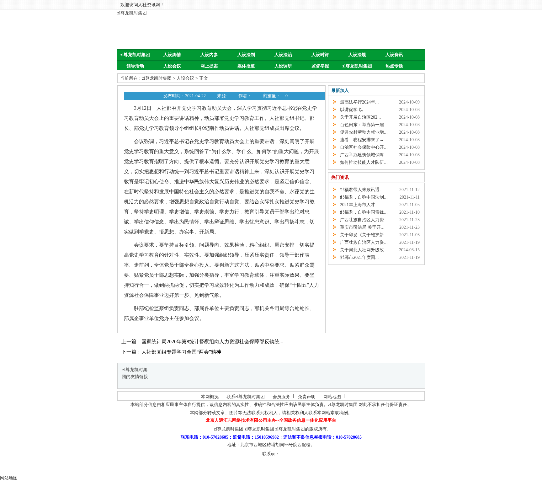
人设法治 (283, 54)
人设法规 (357, 54)
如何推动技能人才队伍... (362, 162)
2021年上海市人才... (357, 204)
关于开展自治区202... (358, 117)
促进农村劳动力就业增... (362, 132)
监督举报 (320, 66)
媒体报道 (246, 66)
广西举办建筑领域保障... (362, 154)
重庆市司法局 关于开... (360, 227)
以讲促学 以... (351, 109)
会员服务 (281, 396)
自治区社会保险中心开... (362, 147)
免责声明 (307, 396)
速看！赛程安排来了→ (360, 139)
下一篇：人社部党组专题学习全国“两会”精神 (171, 352)
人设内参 (209, 54)
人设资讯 (394, 54)
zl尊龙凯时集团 (132, 13)
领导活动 (135, 66)
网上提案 (209, 66)
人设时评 (320, 54)
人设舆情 (172, 54)
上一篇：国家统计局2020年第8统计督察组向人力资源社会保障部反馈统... (202, 341)
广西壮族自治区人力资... (362, 219)
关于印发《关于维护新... (362, 234)
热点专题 (394, 66)
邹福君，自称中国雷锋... (362, 212)
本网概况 (210, 396)
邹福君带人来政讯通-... (360, 189)
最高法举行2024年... (357, 102)
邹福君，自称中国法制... (362, 197)
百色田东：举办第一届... (362, 124)
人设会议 (172, 66)
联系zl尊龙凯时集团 (245, 396)
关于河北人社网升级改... (362, 250)
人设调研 (283, 66)
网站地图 (332, 396)
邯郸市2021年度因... (357, 257)
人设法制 (246, 54)
